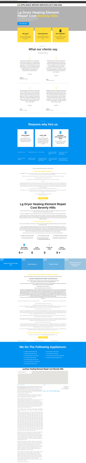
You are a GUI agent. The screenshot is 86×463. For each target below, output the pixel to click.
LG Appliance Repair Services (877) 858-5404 (39, 5)
